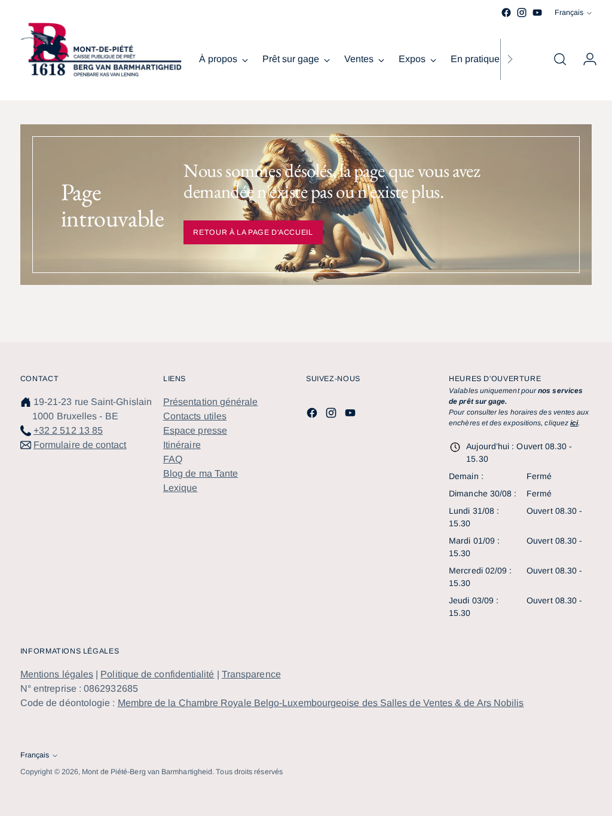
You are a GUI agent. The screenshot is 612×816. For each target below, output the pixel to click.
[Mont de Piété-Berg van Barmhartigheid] (101, 49)
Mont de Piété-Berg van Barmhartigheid (147, 772)
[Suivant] (510, 59)
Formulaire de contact (80, 445)
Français (569, 12)
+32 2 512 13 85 (68, 430)
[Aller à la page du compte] (585, 59)
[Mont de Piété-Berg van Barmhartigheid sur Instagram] (521, 12)
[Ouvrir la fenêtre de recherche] (560, 59)
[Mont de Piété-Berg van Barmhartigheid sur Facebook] (506, 12)
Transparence (251, 674)
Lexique (180, 488)
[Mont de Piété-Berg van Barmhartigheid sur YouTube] (537, 12)
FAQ (172, 459)
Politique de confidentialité (157, 674)
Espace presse (195, 430)
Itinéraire (182, 445)
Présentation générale (210, 402)
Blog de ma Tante (200, 473)
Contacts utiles (195, 416)
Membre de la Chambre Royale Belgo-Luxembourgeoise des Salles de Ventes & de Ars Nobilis (321, 703)
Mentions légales (56, 674)
